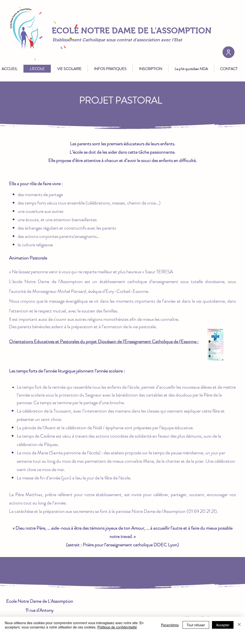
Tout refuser (196, 624)
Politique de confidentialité (117, 627)
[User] (228, 52)
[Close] (239, 625)
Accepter (222, 624)
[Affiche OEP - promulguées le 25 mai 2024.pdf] (215, 345)
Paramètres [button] (170, 624)
